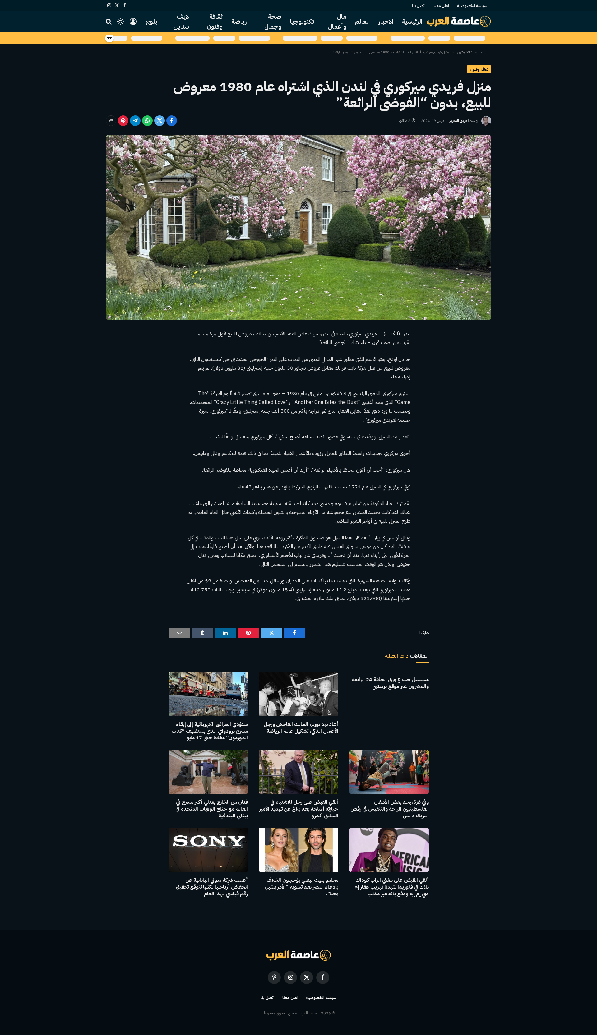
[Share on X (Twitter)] (159, 120)
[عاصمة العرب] (459, 21)
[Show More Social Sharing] (111, 120)
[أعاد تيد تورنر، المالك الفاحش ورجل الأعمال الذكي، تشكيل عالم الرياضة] (298, 694)
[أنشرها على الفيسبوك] (171, 120)
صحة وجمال (272, 21)
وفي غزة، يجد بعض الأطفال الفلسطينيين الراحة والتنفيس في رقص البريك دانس (389, 809)
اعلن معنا (441, 5)
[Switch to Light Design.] (120, 21)
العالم (362, 21)
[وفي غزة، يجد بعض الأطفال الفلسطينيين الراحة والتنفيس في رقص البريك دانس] (389, 772)
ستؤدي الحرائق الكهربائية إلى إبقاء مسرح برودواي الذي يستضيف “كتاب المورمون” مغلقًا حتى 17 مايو (210, 731)
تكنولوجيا (302, 21)
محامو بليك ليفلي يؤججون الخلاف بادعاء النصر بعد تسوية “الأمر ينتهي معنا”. (301, 887)
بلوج (151, 21)
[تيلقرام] (135, 120)
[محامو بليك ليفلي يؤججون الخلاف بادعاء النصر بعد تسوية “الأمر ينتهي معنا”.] (298, 850)
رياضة (239, 21)
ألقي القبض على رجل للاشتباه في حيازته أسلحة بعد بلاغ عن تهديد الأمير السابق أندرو (298, 809)
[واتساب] (147, 120)
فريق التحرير (458, 120)
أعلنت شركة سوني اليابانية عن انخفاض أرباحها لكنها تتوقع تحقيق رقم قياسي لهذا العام (212, 887)
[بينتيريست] (123, 120)
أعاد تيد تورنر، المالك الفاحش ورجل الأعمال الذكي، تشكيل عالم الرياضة (301, 728)
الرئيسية (412, 21)
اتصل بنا (419, 5)
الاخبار (385, 21)
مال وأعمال (337, 21)
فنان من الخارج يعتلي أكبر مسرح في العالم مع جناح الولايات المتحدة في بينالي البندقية (211, 809)
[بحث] (109, 22)
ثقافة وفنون (215, 21)
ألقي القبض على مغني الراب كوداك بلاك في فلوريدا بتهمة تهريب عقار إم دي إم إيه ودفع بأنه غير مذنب (391, 887)
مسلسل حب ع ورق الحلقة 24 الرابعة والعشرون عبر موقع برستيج (390, 683)
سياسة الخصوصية (472, 5)
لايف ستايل (181, 21)
